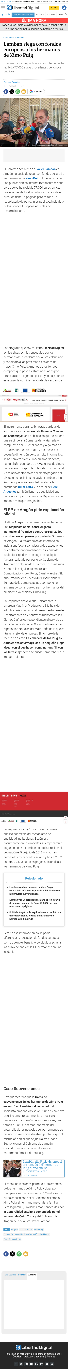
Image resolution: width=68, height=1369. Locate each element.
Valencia (40, 15)
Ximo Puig (38, 1229)
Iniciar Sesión (64, 7)
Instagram (26, 1364)
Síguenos (38, 92)
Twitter (21, 1364)
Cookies (17, 1356)
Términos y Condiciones (47, 1353)
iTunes (52, 1364)
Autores (51, 1356)
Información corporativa (19, 1353)
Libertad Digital (34, 1347)
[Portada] (23, 7)
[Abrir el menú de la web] (4, 7)
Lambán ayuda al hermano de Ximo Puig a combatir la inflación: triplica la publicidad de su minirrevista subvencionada (34, 890)
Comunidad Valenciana (23, 15)
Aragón (14, 1229)
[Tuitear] (11, 91)
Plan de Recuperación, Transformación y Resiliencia (27, 1234)
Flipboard (41, 1364)
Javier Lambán (26, 1229)
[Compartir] (5, 91)
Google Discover (36, 1364)
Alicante (51, 15)
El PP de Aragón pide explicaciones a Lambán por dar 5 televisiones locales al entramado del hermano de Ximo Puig (35, 915)
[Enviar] (17, 91)
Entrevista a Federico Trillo (23, 1)
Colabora (54, 7)
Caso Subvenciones (12, 1239)
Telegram (47, 1364)
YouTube (31, 1364)
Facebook (16, 1364)
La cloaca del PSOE (44, 1)
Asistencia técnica (34, 1356)
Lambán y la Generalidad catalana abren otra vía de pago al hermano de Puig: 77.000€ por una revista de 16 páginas (34, 903)
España (6, 15)
